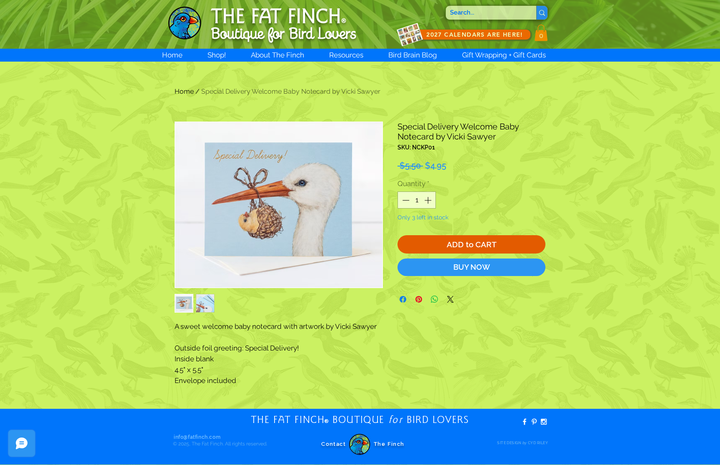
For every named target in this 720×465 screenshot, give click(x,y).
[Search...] (542, 13)
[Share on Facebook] (403, 299)
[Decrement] (405, 200)
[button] (541, 33)
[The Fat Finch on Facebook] (524, 422)
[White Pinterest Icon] (534, 422)
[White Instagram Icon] (544, 422)
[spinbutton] (416, 200)
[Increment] (428, 200)
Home (184, 91)
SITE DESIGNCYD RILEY (522, 443)
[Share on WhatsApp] (435, 299)
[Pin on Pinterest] (419, 299)
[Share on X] (450, 299)
